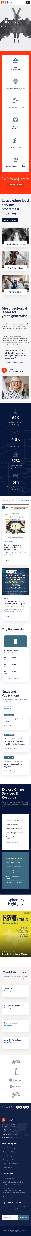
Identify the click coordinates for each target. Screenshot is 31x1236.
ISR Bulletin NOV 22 (11, 651)
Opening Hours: (9, 1130)
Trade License (7, 1168)
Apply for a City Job (13, 863)
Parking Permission (12, 820)
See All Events (23, 501)
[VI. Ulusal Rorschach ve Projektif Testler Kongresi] (15, 581)
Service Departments (15, 244)
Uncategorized (9, 719)
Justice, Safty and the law (15, 166)
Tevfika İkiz (8, 988)
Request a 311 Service (10, 1152)
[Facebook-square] (17, 1107)
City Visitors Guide (15, 268)
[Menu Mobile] (28, 2)
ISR (4, 1196)
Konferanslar (8, 542)
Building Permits (8, 1160)
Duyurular (8, 739)
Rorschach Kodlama (8, 951)
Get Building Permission (14, 833)
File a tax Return (12, 824)
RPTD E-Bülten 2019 (11, 657)
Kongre (6, 598)
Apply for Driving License (12, 838)
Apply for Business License (13, 878)
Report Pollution (12, 843)
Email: (13, 1137)
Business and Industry (15, 107)
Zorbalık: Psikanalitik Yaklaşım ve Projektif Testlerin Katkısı (12, 547)
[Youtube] (27, 1107)
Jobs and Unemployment (15, 89)
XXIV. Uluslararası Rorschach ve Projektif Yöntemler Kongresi (13, 1183)
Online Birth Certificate (10, 1164)
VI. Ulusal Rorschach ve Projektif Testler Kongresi (14, 602)
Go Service (14, 247)
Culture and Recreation (15, 147)
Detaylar (8, 560)
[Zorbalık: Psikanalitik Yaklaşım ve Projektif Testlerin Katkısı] (15, 521)
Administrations (15, 292)
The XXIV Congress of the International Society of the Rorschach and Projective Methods (14, 1190)
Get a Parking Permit (9, 1156)
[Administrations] (15, 283)
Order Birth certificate (14, 829)
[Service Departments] (15, 236)
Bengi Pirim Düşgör (12, 1006)
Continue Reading (9, 726)
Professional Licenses (14, 867)
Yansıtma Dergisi (8, 1178)
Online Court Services (14, 883)
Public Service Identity (14, 858)
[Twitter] (20, 1107)
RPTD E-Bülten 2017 (11, 671)
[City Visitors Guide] (15, 260)
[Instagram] (24, 1107)
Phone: (10, 1134)
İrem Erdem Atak (11, 1023)
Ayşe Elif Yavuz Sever (13, 1040)
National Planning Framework (12, 872)
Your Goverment (15, 69)
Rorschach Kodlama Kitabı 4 (14, 954)
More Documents (14, 678)
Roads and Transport (15, 127)
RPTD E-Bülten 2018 (11, 664)
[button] (11, 963)
